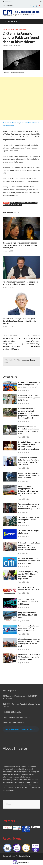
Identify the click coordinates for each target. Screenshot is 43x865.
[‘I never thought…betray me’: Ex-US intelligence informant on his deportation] (10, 572)
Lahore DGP (21, 202)
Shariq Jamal (16, 205)
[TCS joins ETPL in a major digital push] (10, 531)
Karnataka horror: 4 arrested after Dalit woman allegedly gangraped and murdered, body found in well (29, 413)
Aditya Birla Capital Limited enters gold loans (28, 588)
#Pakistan (10, 126)
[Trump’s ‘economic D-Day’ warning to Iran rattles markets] (10, 517)
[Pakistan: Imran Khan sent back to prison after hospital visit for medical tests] (21, 279)
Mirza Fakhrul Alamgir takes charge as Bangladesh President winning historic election (19, 320)
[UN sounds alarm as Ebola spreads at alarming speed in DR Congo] (10, 396)
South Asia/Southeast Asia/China (15, 29)
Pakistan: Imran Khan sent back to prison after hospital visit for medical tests (20, 283)
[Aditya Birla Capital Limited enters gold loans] (10, 587)
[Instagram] (36, 6)
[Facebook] (28, 6)
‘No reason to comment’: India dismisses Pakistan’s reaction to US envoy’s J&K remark (28, 460)
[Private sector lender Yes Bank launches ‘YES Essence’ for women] (10, 626)
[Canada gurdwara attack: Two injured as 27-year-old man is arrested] (10, 473)
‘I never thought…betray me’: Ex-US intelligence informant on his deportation (28, 574)
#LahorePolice (25, 123)
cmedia (17, 46)
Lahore (13, 202)
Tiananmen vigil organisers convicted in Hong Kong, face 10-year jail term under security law (20, 245)
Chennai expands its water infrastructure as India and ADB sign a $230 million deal (29, 642)
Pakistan (6, 205)
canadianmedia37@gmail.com (19, 717)
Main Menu (12, 22)
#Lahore (6, 123)
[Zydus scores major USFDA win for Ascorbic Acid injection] (10, 600)
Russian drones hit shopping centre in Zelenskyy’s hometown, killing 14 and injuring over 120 (28, 490)
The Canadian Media (23, 856)
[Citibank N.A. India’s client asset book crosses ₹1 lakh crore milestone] (10, 558)
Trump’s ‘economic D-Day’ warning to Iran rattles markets (29, 519)
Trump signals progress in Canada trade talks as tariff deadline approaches (29, 506)
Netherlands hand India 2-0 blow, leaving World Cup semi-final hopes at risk (29, 384)
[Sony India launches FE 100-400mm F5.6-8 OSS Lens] (10, 613)
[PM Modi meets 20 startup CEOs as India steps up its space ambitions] (10, 655)
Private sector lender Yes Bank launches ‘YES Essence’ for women (28, 628)
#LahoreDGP (14, 123)
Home (8, 804)
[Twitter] (30, 6)
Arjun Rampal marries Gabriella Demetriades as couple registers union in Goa (28, 429)
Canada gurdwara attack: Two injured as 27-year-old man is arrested (29, 475)
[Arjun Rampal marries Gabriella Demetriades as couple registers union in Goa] (10, 427)
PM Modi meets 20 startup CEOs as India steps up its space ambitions (29, 656)
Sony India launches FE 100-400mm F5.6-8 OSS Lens (27, 614)
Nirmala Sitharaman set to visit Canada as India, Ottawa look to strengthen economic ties (29, 445)
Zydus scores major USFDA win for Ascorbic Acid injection (28, 601)
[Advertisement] (21, 98)
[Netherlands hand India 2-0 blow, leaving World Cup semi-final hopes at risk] (10, 382)
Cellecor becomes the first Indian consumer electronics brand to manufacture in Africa (29, 546)
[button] (41, 2)
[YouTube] (39, 6)
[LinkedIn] (33, 6)
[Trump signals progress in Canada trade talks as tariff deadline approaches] (10, 504)
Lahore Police (31, 202)
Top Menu (8, 2)
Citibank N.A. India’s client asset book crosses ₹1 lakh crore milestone (29, 560)
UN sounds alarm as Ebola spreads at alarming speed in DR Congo (29, 397)
